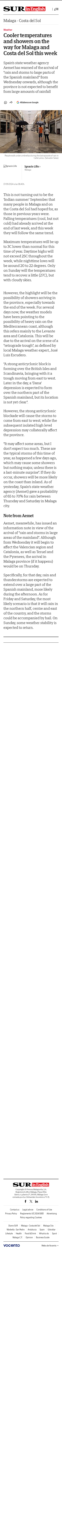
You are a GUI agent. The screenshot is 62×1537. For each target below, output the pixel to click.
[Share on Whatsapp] (5, 102)
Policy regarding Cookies (31, 1217)
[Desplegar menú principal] (56, 9)
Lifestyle (9, 1233)
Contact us (14, 1209)
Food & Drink (30, 1233)
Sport (54, 1233)
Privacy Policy (11, 1213)
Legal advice (27, 1209)
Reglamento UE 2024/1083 (32, 1213)
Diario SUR (13, 1225)
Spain (42, 1229)
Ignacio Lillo (32, 166)
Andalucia (32, 1229)
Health (19, 1233)
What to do (44, 1233)
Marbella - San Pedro (16, 1229)
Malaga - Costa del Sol (22, 20)
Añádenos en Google (29, 102)
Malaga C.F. (18, 1237)
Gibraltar (51, 1229)
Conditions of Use (44, 1209)
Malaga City (48, 1225)
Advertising (52, 1213)
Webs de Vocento (49, 1245)
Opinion (29, 1237)
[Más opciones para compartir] (11, 102)
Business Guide (42, 1237)
